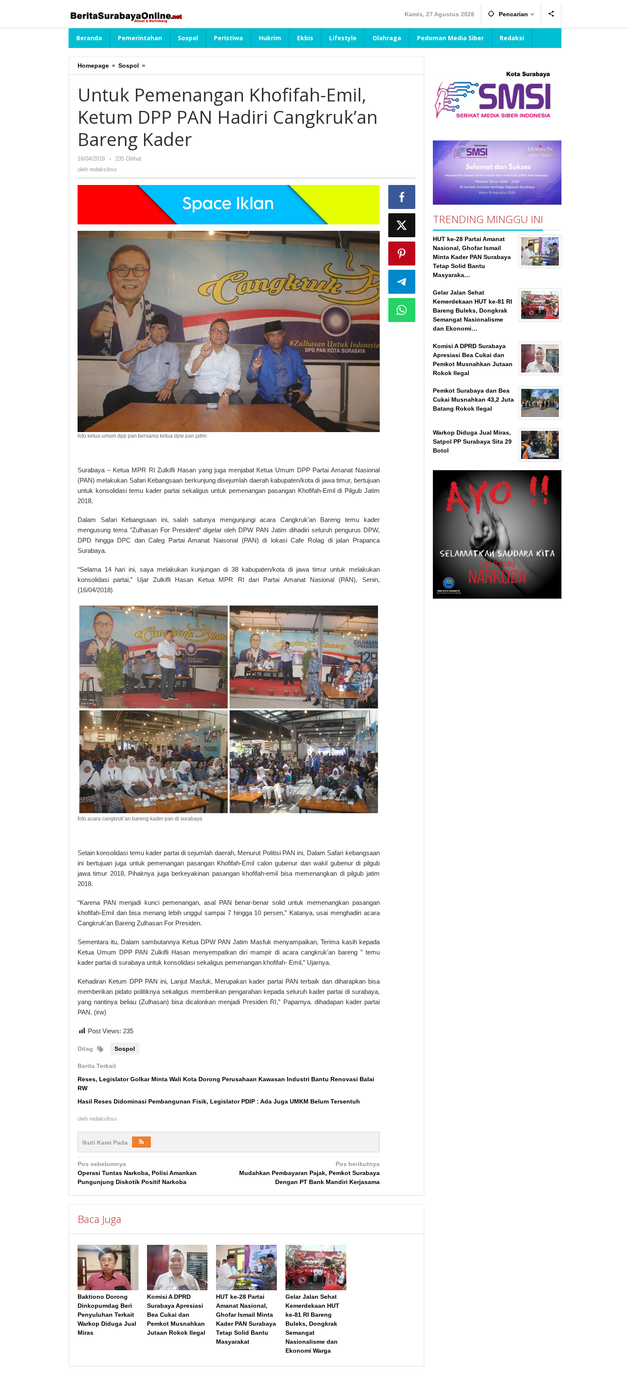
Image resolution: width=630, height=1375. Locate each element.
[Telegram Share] (402, 282)
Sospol (124, 1048)
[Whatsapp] (402, 310)
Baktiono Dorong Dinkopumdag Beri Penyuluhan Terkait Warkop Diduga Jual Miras (107, 1314)
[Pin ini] (402, 253)
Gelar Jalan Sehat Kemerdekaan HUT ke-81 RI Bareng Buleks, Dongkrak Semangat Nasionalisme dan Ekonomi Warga (312, 1323)
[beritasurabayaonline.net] (126, 16)
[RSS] (141, 1142)
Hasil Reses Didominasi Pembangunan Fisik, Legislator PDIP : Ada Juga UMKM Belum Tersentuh (219, 1101)
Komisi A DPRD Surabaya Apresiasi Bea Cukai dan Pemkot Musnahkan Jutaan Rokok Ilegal (176, 1314)
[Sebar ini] (402, 197)
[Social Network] (551, 14)
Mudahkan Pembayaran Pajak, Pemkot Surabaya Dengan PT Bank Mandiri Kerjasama (309, 1172)
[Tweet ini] (402, 225)
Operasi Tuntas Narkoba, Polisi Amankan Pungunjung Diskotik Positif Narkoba (137, 1172)
